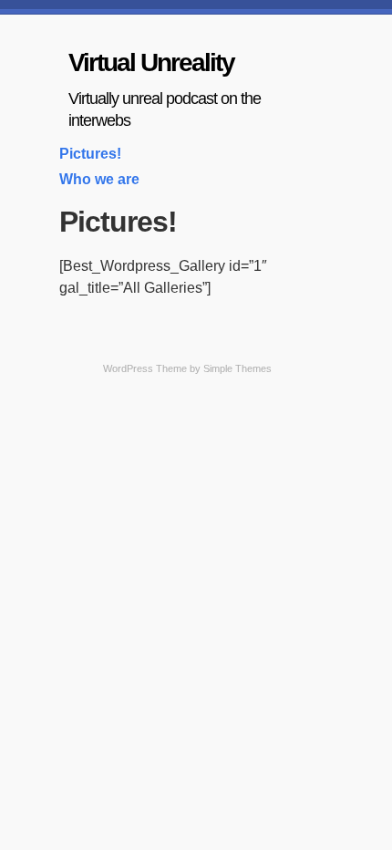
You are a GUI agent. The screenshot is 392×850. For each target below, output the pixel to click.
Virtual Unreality (151, 62)
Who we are (99, 179)
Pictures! (90, 153)
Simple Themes (237, 368)
